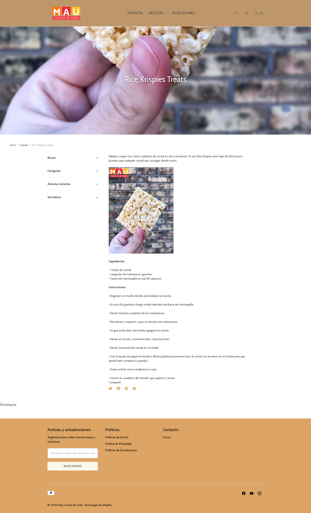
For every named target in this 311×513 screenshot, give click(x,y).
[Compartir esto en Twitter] (111, 388)
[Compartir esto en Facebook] (118, 388)
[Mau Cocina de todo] (66, 13)
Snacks (24, 145)
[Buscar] (236, 13)
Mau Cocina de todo (70, 505)
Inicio (13, 145)
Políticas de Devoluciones (121, 450)
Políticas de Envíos (117, 437)
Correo (167, 437)
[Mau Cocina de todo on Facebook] (244, 493)
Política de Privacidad (118, 443)
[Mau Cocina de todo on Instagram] (259, 493)
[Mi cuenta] (247, 13)
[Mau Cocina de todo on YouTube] (252, 493)
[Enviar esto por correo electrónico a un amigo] (134, 388)
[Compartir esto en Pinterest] (126, 388)
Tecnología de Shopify (98, 505)
